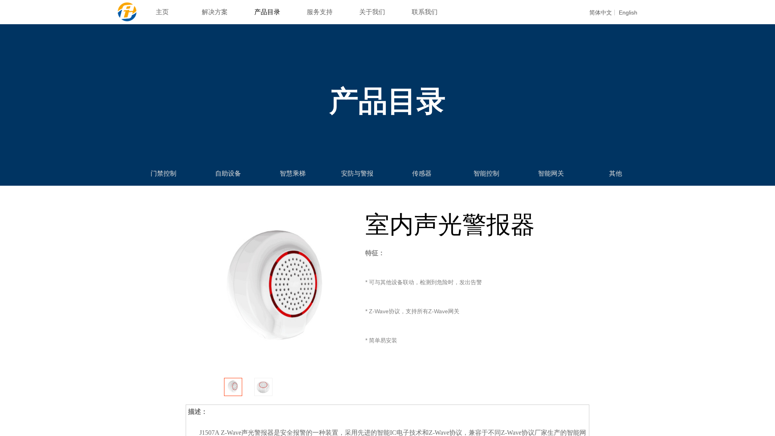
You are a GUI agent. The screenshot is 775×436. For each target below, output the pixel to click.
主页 (162, 11)
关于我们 (372, 11)
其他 (615, 173)
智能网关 (551, 173)
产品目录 (267, 11)
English (628, 12)
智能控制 (486, 173)
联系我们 (425, 11)
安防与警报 (357, 173)
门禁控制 (163, 173)
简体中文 (600, 12)
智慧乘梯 (293, 173)
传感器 (421, 173)
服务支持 (320, 11)
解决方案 (215, 11)
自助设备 (228, 173)
